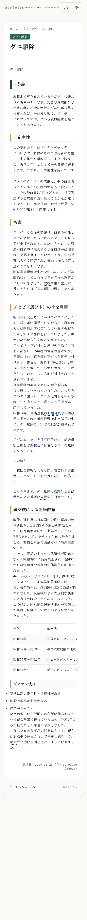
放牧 (16, 96)
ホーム (14, 29)
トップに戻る (22, 787)
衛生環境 (61, 519)
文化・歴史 (30, 29)
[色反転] (77, 7)
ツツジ (32, 345)
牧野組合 (51, 413)
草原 (23, 147)
